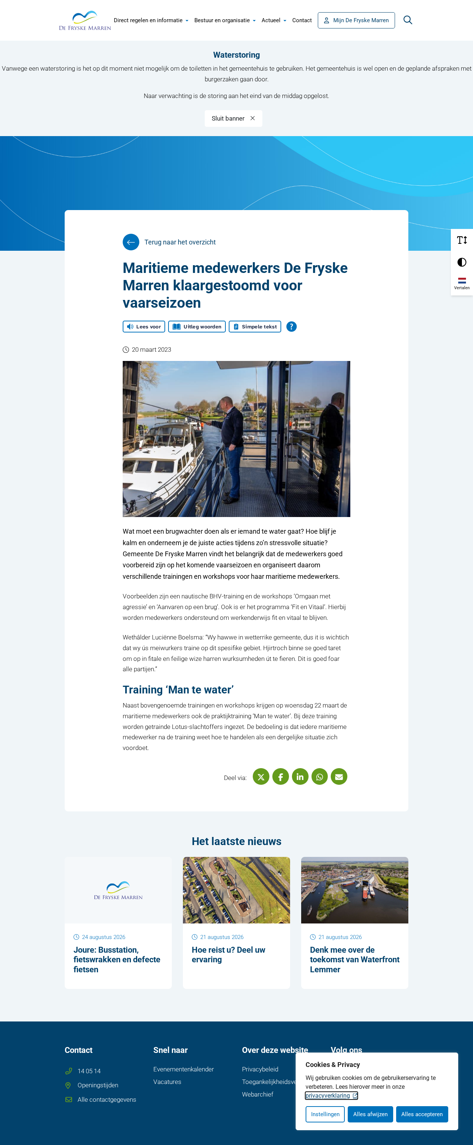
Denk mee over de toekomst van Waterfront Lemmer (354, 959)
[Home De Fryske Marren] (85, 20)
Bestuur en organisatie (222, 20)
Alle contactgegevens (107, 1099)
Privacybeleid (260, 1069)
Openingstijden (98, 1085)
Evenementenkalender (183, 1069)
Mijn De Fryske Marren (361, 20)
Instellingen (325, 1114)
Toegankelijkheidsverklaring (279, 1081)
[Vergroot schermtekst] (462, 240)
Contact (302, 20)
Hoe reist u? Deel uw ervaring (228, 955)
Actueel (271, 20)
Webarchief (257, 1094)
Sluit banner (228, 118)
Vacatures (167, 1081)
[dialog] (377, 1091)
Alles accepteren (422, 1114)
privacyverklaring (328, 1095)
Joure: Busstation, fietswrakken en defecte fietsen (117, 959)
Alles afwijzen (370, 1114)
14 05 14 (89, 1071)
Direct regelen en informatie (148, 20)
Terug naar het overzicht (180, 242)
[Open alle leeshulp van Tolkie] (291, 326)
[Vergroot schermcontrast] (462, 262)
